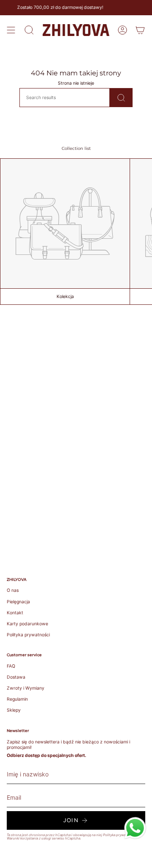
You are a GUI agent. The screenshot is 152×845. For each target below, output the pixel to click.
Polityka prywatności (28, 635)
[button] (29, 30)
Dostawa (16, 677)
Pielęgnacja (18, 602)
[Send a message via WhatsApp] (135, 828)
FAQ (11, 666)
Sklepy (14, 710)
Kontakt (15, 613)
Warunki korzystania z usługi (29, 838)
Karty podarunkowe (27, 624)
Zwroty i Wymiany (25, 688)
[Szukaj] (121, 97)
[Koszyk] (140, 30)
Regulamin (17, 699)
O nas (13, 590)
